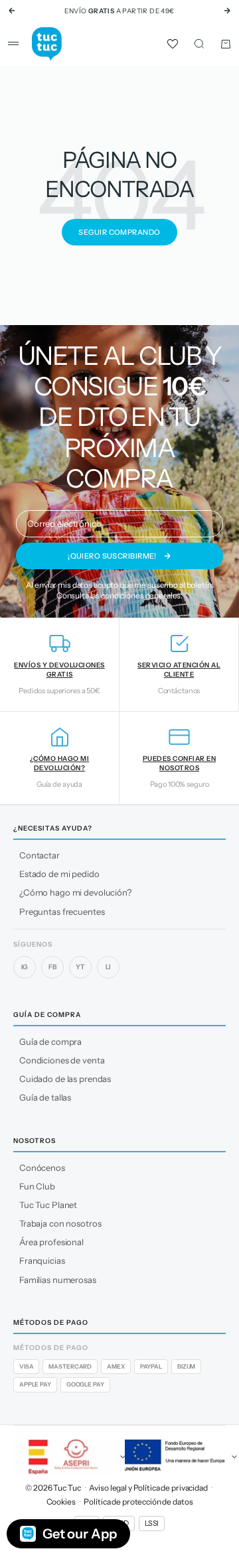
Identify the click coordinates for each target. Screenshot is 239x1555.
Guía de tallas (45, 1097)
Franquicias (42, 1260)
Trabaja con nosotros (60, 1223)
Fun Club (37, 1186)
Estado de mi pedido (59, 873)
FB (52, 967)
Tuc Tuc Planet (48, 1204)
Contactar (39, 855)
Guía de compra (50, 1041)
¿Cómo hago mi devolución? (75, 892)
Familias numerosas (57, 1279)
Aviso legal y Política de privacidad (148, 1488)
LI (109, 967)
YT (80, 967)
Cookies (61, 1502)
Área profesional (51, 1242)
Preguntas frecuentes (61, 911)
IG (25, 967)
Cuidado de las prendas (65, 1078)
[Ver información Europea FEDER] (175, 1457)
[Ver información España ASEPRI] (63, 1457)
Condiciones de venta (61, 1060)
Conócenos (42, 1167)
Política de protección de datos (138, 1502)
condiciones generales (141, 595)
